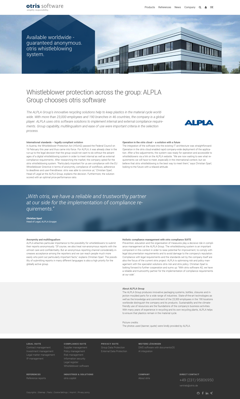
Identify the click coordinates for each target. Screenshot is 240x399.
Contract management (38, 347)
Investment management (39, 351)
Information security (74, 358)
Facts (49, 392)
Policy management (74, 351)
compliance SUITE (75, 344)
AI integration (145, 351)
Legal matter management (40, 354)
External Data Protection (114, 351)
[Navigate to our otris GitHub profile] (198, 393)
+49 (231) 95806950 (197, 380)
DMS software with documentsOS (156, 347)
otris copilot (70, 378)
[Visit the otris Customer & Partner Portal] (205, 7)
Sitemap (41, 392)
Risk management (73, 354)
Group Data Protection (113, 347)
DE (211, 7)
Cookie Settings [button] (61, 392)
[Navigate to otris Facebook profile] (202, 393)
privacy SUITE (110, 344)
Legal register (71, 362)
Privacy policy (84, 392)
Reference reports (36, 378)
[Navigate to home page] (44, 7)
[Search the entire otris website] (200, 7)
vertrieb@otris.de (189, 385)
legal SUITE (33, 344)
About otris (144, 378)
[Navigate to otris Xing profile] (211, 393)
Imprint (73, 392)
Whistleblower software (76, 366)
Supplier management (75, 347)
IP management (34, 358)
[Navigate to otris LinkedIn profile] (207, 393)
